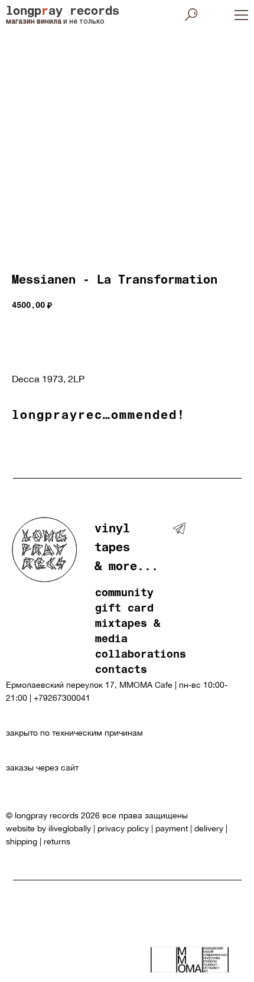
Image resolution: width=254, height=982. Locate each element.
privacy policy (123, 828)
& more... (126, 568)
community (124, 593)
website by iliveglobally (49, 828)
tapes (112, 549)
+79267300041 (62, 698)
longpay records (62, 12)
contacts (121, 670)
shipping (21, 841)
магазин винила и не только (55, 21)
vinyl (112, 530)
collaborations (140, 655)
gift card (124, 609)
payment (171, 828)
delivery (208, 828)
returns (57, 841)
